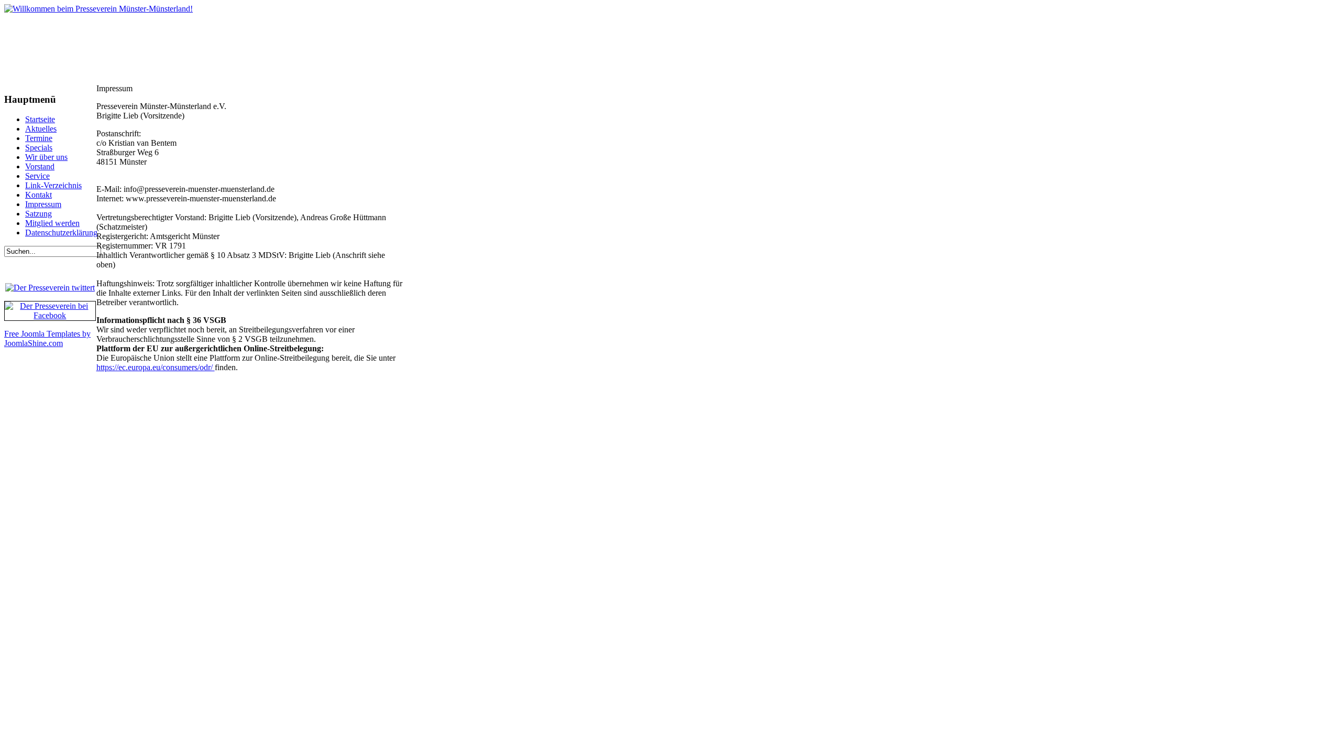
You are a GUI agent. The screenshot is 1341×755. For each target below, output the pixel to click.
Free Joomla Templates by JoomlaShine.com (47, 338)
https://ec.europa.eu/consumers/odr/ (155, 367)
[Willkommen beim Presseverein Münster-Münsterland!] (98, 8)
